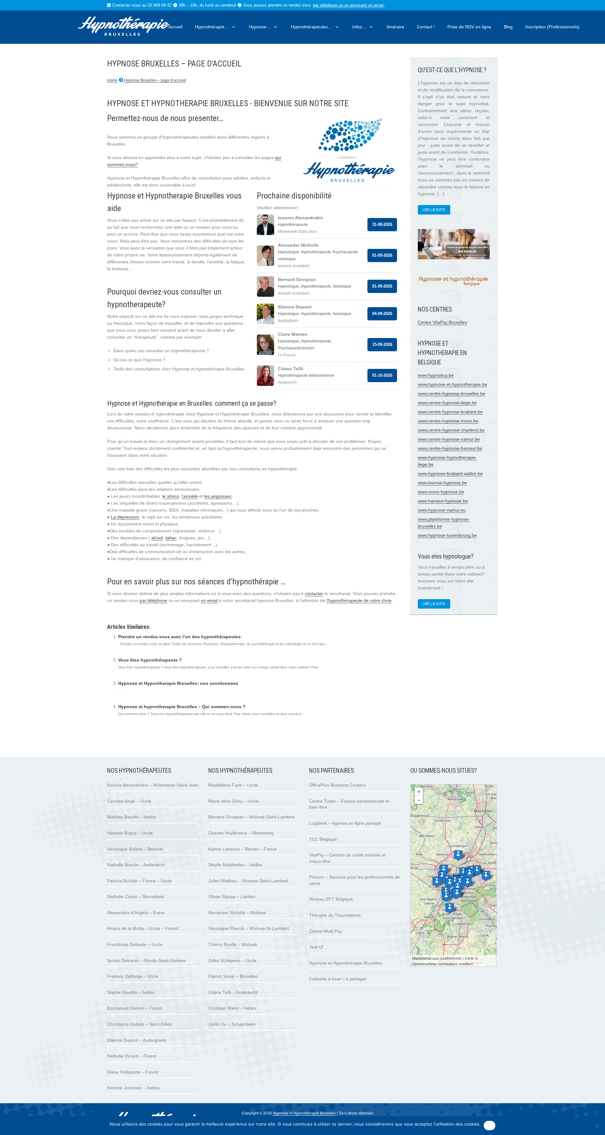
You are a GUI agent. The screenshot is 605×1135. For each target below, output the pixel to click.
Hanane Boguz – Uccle (130, 832)
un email (209, 600)
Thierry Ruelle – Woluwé (232, 944)
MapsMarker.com (425, 957)
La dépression (125, 516)
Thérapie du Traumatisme (335, 915)
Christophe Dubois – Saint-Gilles (139, 1024)
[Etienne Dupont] (468, 882)
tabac (170, 537)
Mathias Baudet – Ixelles (131, 816)
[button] (232, 27)
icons (456, 957)
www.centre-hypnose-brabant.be (450, 411)
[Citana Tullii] (437, 882)
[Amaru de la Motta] (457, 893)
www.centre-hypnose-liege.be (447, 402)
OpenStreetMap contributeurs (435, 963)
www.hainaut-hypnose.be (443, 500)
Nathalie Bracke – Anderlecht (136, 864)
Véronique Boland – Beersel (135, 848)
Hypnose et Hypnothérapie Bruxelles (345, 963)
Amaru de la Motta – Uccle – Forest (142, 928)
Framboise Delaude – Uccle (135, 944)
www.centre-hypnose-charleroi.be (451, 430)
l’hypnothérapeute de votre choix (359, 600)
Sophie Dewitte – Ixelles (131, 992)
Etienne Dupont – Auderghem (136, 1040)
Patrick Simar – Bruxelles (233, 976)
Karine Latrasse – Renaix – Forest (242, 848)
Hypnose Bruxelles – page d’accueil (154, 80)
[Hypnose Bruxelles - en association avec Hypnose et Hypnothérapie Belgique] (454, 288)
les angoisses (217, 496)
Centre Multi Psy (325, 931)
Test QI (316, 946)
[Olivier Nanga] (458, 855)
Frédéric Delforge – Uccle (132, 976)
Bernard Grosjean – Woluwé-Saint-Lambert (251, 816)
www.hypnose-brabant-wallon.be (450, 473)
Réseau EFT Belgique (331, 899)
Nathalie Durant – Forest (131, 1055)
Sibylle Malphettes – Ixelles (235, 864)
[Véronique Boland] (446, 897)
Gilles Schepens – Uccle (232, 960)
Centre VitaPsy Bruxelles (442, 322)
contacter (314, 593)
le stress (170, 496)
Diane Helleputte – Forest (132, 1072)
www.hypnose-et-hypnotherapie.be (452, 384)
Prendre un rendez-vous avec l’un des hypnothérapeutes (179, 636)
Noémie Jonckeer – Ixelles (133, 1087)
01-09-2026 (382, 255)
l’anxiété (190, 496)
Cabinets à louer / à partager (337, 978)
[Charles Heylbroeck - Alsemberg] (450, 908)
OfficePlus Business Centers (337, 785)
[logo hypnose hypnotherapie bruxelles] (135, 27)
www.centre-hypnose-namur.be (449, 439)
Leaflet (446, 957)
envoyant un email (366, 5)
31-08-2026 (382, 224)
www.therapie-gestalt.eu (131, 614)
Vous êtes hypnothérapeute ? (150, 659)
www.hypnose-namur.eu (442, 510)
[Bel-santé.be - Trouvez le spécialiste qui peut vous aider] (454, 257)
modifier (466, 963)
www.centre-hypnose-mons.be (448, 420)
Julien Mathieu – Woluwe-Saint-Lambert (248, 880)
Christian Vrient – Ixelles (232, 1008)
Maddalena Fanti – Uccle (233, 785)
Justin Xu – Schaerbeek (232, 1024)
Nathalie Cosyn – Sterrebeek (135, 896)
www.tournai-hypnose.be (442, 482)
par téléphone (325, 5)
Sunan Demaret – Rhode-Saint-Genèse (146, 960)
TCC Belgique (323, 839)
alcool (157, 537)
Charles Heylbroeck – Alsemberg (241, 832)
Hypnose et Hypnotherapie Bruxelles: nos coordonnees (178, 683)
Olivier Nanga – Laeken (231, 896)
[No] (597, 1125)
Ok (490, 1125)
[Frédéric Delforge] (457, 887)
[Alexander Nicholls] (477, 870)
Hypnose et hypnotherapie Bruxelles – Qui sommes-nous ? (181, 706)
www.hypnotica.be (436, 375)
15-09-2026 (382, 344)
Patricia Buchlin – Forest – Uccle (139, 880)
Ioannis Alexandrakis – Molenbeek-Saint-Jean (152, 785)
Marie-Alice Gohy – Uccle (233, 801)
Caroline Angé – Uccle (129, 801)
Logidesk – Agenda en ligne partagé (345, 823)
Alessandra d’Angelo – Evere (136, 912)
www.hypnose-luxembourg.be (447, 535)
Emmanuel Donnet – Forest (134, 1008)
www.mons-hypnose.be (441, 491)
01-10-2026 (382, 375)
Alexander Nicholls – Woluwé (237, 912)
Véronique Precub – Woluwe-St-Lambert (248, 928)
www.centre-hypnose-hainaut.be (450, 448)
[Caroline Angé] (450, 883)
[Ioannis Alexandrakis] (444, 870)
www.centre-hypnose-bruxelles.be (451, 393)
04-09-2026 (382, 313)
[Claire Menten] (486, 876)
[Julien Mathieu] (469, 874)
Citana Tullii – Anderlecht (232, 992)
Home (112, 80)
